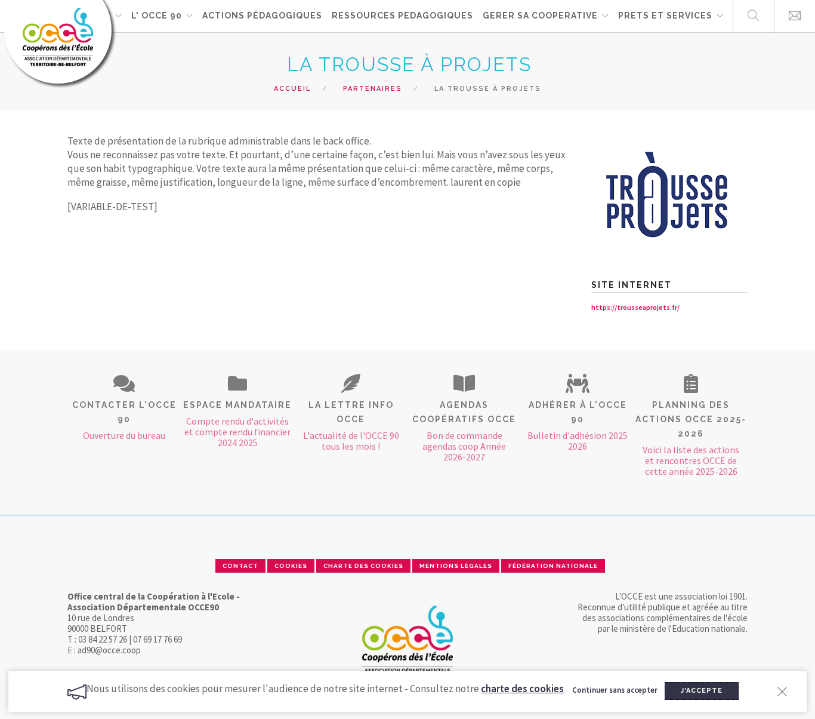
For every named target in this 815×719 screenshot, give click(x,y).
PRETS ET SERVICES (665, 15)
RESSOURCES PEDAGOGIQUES (402, 15)
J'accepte (702, 691)
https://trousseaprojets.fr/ (635, 307)
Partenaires (372, 89)
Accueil (292, 89)
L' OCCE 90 (156, 15)
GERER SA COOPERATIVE (540, 15)
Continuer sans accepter (614, 690)
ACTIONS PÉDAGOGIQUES (262, 15)
